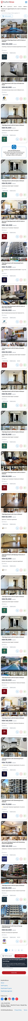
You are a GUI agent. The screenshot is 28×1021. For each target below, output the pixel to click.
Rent (5, 6)
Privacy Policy (18, 1010)
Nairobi (15, 6)
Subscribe (14, 972)
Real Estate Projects (6, 988)
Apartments (9, 6)
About (2, 982)
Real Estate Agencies (6, 991)
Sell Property (4, 985)
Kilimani (20, 6)
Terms (25, 1010)
